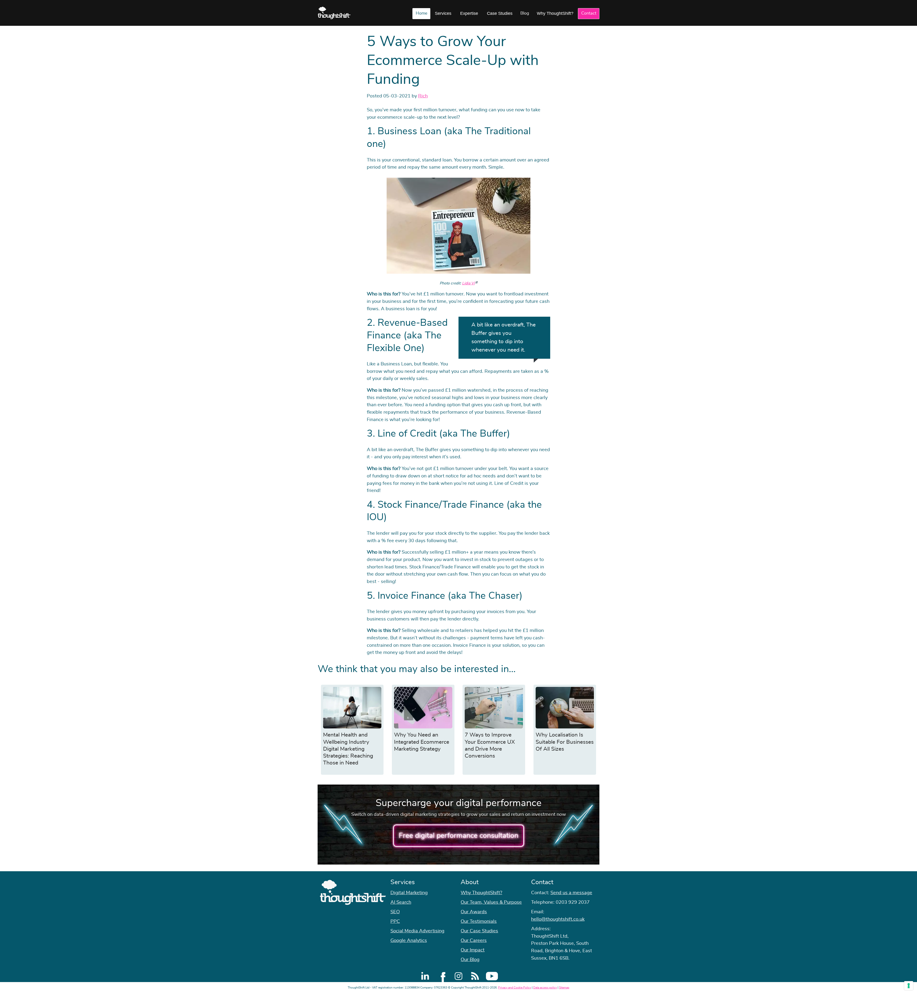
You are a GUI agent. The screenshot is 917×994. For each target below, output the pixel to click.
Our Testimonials (479, 921)
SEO (395, 911)
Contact (588, 13)
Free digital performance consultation (458, 835)
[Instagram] (458, 976)
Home (421, 13)
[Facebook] (442, 976)
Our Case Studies (479, 931)
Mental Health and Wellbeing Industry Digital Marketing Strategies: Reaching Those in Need (348, 749)
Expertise (469, 13)
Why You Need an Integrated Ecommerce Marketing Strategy (421, 742)
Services (443, 13)
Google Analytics (408, 940)
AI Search (400, 902)
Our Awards (474, 911)
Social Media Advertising (417, 931)
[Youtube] (492, 976)
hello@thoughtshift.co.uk (558, 919)
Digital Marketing (409, 892)
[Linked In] (425, 976)
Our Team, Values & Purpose (491, 902)
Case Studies (499, 13)
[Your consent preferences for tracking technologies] (908, 985)
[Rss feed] (475, 976)
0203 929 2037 (573, 902)
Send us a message (571, 892)
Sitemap (564, 987)
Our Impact (473, 950)
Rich (423, 96)
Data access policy (545, 987)
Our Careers (474, 940)
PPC (395, 921)
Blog (524, 13)
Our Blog (470, 959)
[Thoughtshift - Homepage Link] (334, 13)
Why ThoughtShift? (555, 13)
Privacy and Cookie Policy (514, 987)
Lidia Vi (468, 283)
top (911, 497)
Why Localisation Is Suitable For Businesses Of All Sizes (565, 742)
